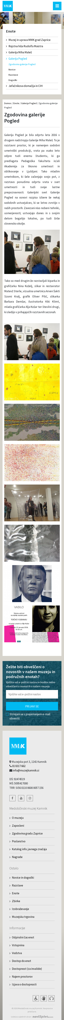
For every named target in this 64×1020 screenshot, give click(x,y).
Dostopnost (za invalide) (27, 969)
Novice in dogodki (23, 877)
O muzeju (18, 818)
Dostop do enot (21, 961)
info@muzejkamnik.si (26, 770)
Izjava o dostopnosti (24, 984)
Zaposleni (18, 825)
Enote (16, 103)
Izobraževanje (20, 909)
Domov (7, 103)
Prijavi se (32, 706)
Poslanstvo (18, 841)
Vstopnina (18, 945)
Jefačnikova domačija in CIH (26, 86)
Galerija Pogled (18, 58)
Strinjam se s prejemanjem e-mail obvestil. (30, 716)
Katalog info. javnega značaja (29, 849)
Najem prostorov (22, 976)
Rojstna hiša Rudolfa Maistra (26, 46)
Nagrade (17, 857)
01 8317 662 (18, 766)
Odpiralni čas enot (23, 937)
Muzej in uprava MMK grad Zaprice (30, 40)
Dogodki (13, 80)
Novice (12, 69)
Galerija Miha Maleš (20, 52)
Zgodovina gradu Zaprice (27, 833)
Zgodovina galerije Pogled (22, 64)
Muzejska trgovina (23, 917)
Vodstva (17, 953)
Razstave (13, 74)
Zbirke (16, 901)
